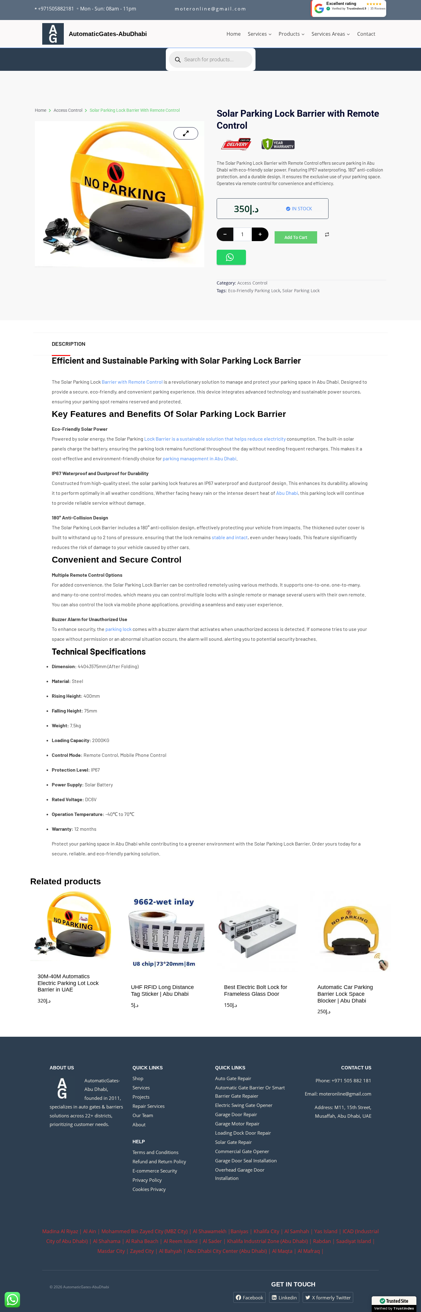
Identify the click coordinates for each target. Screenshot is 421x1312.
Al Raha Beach (142, 1241)
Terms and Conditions (155, 1152)
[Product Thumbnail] (186, 133)
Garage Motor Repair (237, 1123)
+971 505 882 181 (351, 1080)
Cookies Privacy (149, 1189)
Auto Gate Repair (233, 1078)
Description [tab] (68, 343)
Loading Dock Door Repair (243, 1133)
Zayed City (142, 1251)
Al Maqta (282, 1251)
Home (234, 33)
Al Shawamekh (210, 1231)
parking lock (118, 629)
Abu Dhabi (287, 493)
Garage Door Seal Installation (246, 1160)
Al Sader (212, 1241)
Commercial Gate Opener (242, 1151)
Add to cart (295, 237)
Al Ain (89, 1231)
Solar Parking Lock (301, 290)
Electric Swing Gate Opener (243, 1105)
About (139, 1124)
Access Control (68, 110)
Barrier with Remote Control (132, 382)
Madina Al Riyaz (60, 1231)
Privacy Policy (147, 1180)
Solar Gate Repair (233, 1142)
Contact (366, 33)
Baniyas (239, 1231)
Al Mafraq (309, 1251)
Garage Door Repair (236, 1114)
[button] (231, 257)
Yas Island (325, 1231)
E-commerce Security (155, 1171)
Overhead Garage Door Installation (239, 1174)
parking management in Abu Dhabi (199, 458)
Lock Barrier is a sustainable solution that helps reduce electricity (215, 439)
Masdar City (111, 1251)
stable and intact (230, 537)
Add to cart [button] (70, 1022)
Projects (141, 1097)
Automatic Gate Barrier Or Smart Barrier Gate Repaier (250, 1091)
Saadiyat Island (353, 1241)
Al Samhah (296, 1231)
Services (141, 1087)
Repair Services (149, 1106)
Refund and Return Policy (159, 1161)
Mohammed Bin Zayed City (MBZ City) (144, 1231)
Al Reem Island (181, 1241)
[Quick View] (40, 1010)
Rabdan (322, 1241)
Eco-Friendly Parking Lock (254, 290)
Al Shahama (107, 1241)
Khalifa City (266, 1231)
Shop (138, 1078)
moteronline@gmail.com (345, 1094)
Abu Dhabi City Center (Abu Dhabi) (227, 1251)
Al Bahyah (170, 1251)
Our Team (143, 1115)
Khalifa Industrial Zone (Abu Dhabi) (267, 1241)
